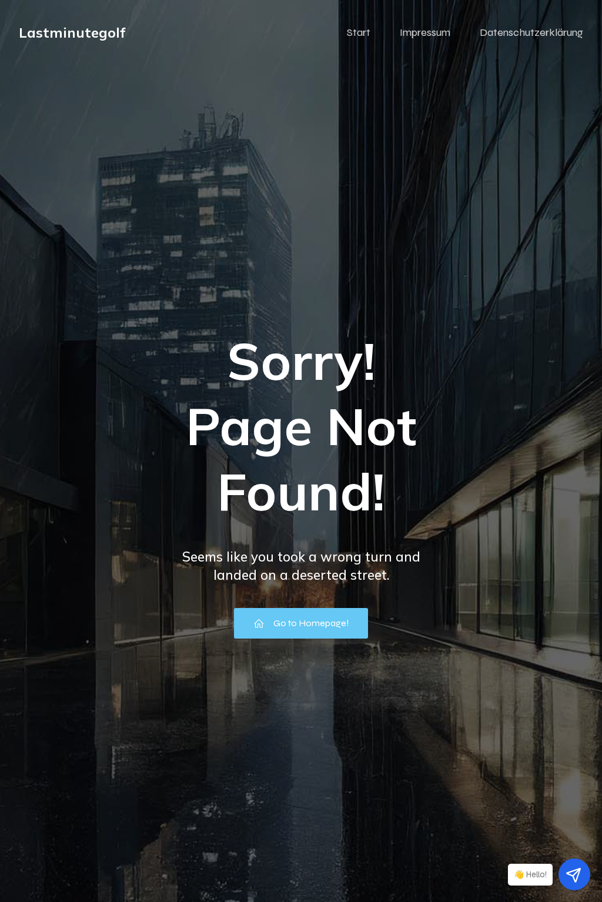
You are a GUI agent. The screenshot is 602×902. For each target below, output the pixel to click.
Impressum (425, 32)
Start (358, 32)
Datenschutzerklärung (531, 32)
